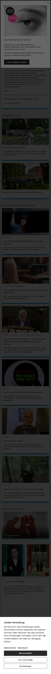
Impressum (23, 647)
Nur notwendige (25, 659)
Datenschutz (10, 647)
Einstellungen (25, 666)
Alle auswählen (25, 653)
